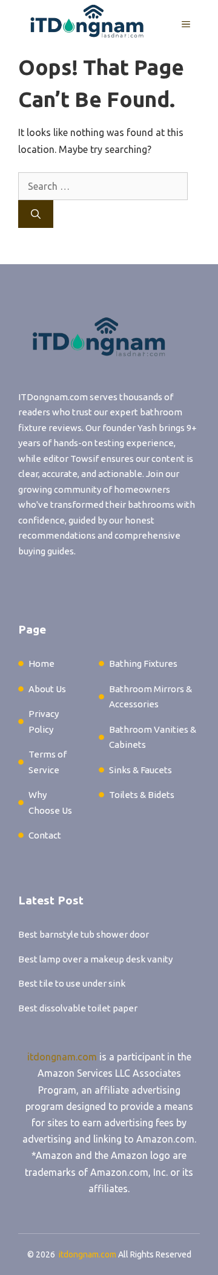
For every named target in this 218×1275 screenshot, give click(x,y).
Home (41, 663)
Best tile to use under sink (71, 983)
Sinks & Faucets (140, 770)
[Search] (35, 214)
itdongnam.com (62, 1056)
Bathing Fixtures (143, 663)
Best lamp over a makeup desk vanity (95, 959)
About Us (47, 689)
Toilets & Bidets (141, 795)
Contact (44, 835)
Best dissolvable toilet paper (77, 1008)
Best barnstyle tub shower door (83, 934)
